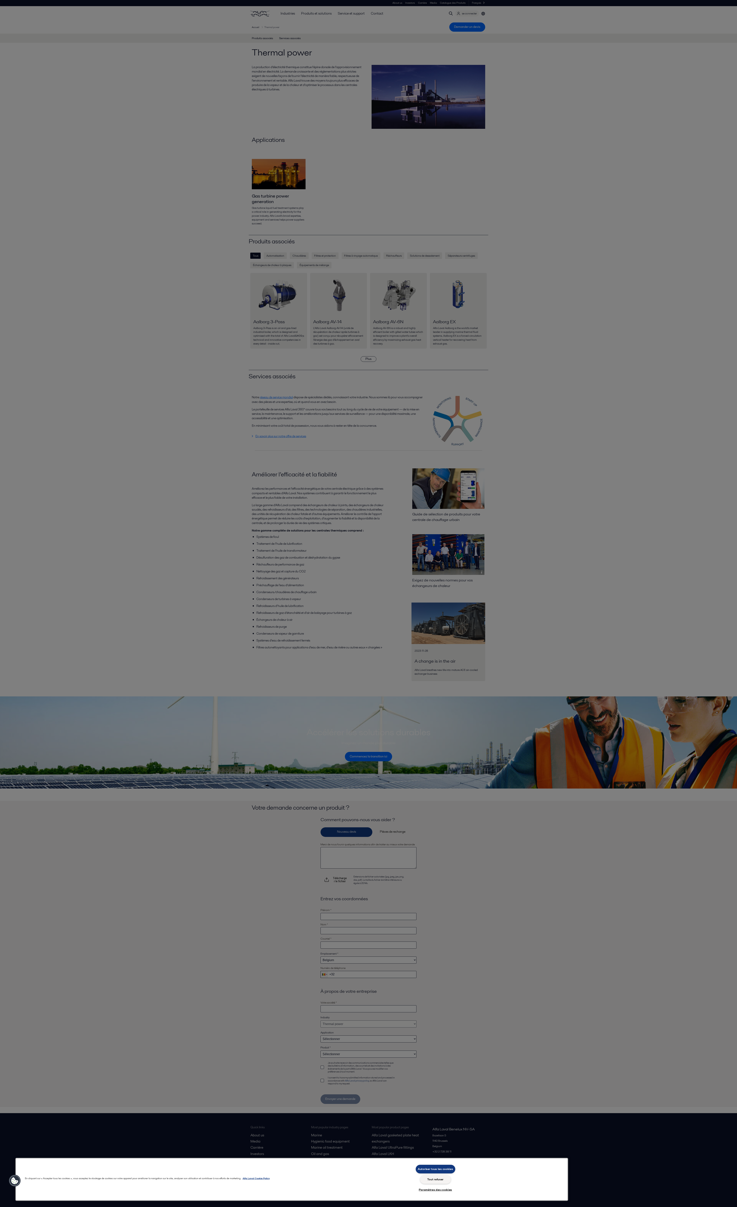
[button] (15, 1181)
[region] (291, 1179)
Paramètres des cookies (435, 1190)
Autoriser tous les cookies (435, 1169)
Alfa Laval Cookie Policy (256, 1178)
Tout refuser (435, 1179)
